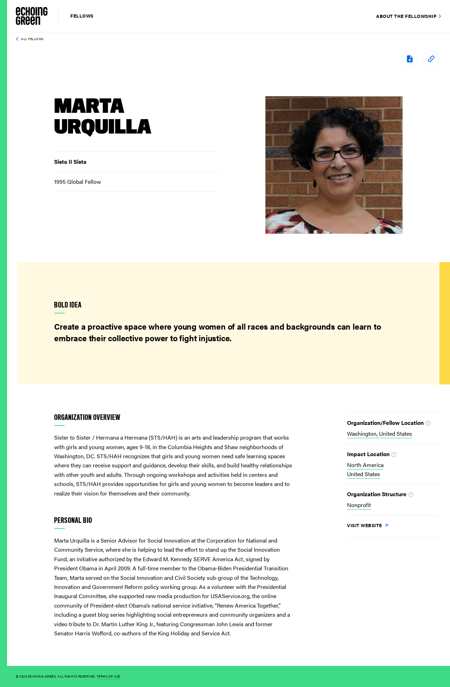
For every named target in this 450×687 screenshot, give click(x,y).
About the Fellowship (406, 16)
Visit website (365, 525)
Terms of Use (108, 676)
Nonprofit (359, 505)
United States (363, 474)
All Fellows (32, 39)
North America (365, 465)
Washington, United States (379, 433)
